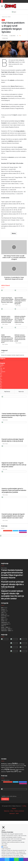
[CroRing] (10, 6)
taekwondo (3, 771)
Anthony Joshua (6, 764)
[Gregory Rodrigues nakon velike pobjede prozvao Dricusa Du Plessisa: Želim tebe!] (7, 292)
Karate (2, 614)
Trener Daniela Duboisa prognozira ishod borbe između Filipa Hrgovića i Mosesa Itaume (14, 415)
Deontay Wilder (11, 765)
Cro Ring (5, 35)
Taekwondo (4, 622)
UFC (16, 771)
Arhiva (11, 811)
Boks (2, 607)
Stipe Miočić (21, 769)
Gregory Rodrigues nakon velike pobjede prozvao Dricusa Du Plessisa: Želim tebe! (7, 300)
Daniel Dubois (4, 765)
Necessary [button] (4, 845)
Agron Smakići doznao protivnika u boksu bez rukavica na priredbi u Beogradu (20, 300)
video (19, 771)
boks (15, 763)
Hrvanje (3, 610)
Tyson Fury (10, 771)
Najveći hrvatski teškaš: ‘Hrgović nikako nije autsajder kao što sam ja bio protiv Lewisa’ (14, 465)
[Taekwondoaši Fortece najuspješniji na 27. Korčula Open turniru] (23, 644)
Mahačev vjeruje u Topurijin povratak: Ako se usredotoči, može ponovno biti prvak (20, 338)
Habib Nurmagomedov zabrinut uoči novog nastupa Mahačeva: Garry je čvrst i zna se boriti (7, 338)
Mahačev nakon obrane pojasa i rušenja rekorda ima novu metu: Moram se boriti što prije (7, 319)
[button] (14, 49)
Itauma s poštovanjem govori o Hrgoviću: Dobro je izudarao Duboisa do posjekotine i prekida (14, 490)
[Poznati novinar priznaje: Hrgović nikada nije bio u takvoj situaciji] (14, 429)
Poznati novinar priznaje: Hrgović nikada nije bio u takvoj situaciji (13, 440)
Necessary (5, 847)
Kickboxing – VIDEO (6, 629)
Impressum (12, 813)
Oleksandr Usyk (14, 769)
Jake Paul (16, 767)
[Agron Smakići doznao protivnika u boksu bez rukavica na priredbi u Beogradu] (21, 292)
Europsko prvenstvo (20, 765)
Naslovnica (4, 16)
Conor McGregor (21, 763)
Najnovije (21, 391)
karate (20, 767)
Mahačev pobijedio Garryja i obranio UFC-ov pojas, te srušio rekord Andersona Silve (20, 319)
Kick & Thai (3, 615)
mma (14, 233)
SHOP (17, 813)
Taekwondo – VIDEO (6, 630)
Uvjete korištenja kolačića (12, 842)
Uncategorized (4, 624)
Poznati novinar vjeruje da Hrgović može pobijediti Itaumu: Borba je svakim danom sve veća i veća (13, 516)
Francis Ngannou (9, 767)
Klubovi (3, 617)
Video (2, 625)
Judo (2, 612)
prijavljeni (9, 355)
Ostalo (2, 620)
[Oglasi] (14, 11)
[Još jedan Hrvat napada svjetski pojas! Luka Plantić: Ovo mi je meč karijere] (4, 697)
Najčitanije (7, 391)
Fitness (3, 609)
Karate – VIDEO (4, 627)
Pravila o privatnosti (19, 811)
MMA (9, 16)
